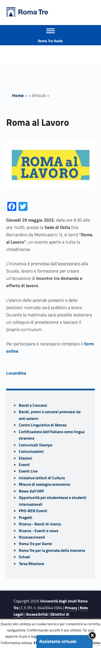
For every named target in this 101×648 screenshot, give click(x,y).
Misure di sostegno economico (44, 484)
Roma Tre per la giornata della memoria (52, 550)
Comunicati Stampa (35, 445)
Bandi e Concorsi (33, 405)
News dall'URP (31, 491)
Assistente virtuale (57, 641)
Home (18, 95)
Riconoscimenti (32, 537)
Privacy (71, 608)
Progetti (25, 517)
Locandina (16, 373)
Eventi (24, 465)
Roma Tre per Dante (35, 544)
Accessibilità (37, 614)
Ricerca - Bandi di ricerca (40, 524)
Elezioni (25, 458)
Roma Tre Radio (50, 41)
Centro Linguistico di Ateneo (42, 425)
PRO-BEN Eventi (33, 511)
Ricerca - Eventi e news (38, 531)
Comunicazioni (31, 451)
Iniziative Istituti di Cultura (42, 478)
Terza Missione (31, 564)
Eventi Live (28, 471)
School (24, 557)
